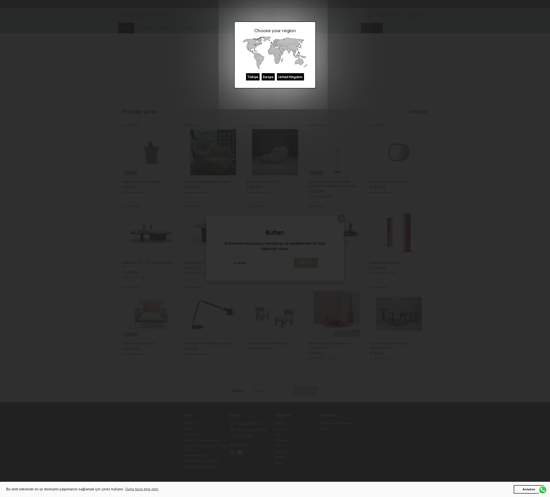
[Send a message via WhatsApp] (543, 490)
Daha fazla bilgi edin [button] (141, 489)
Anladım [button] (528, 489)
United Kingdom (290, 77)
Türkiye (252, 77)
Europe (268, 77)
